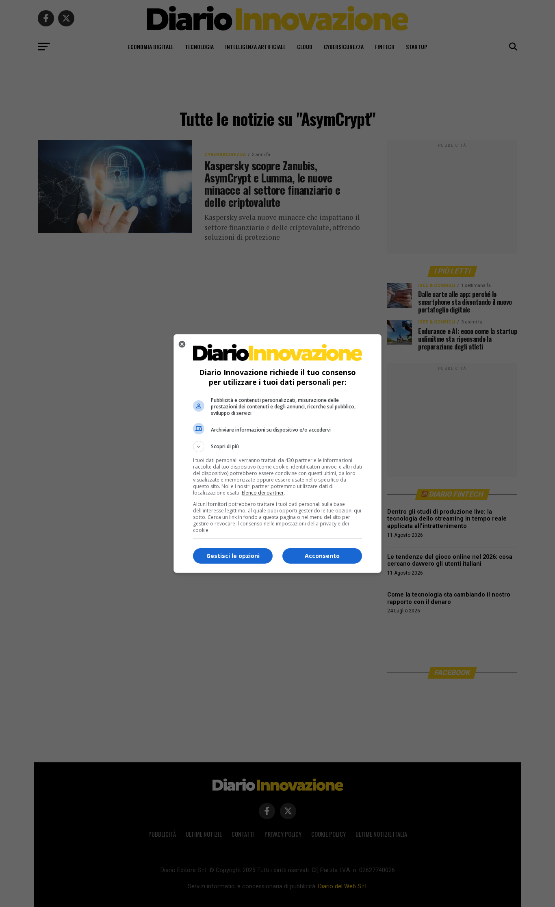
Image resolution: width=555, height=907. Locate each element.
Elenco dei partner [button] (263, 492)
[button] (277, 446)
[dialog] (277, 453)
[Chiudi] (182, 344)
